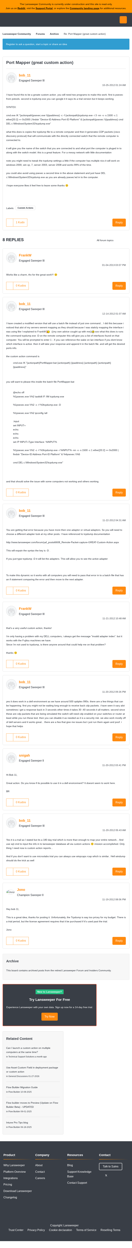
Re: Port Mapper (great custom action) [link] (85, 33)
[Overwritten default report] (125, 240)
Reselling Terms (110, 1230)
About (38, 1165)
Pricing (7, 1184)
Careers (40, 1178)
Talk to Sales (110, 1166)
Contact (40, 1171)
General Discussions (18, 1076)
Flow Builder (14, 1092)
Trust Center (15, 1230)
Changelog (10, 1197)
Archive (54, 33)
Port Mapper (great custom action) (39, 62)
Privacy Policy (36, 1230)
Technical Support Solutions (21, 1056)
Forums (40, 33)
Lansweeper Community (34, 19)
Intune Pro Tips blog (17, 1122)
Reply (119, 222)
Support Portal (44, 8)
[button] (9, 222)
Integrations (10, 1178)
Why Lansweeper (14, 1165)
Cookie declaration (60, 1230)
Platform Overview (14, 1171)
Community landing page (84, 8)
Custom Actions (25, 208)
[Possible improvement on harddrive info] (119, 240)
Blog (70, 1165)
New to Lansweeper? (49, 991)
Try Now (50, 1016)
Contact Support (77, 1182)
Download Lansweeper (17, 1191)
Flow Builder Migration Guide (22, 1087)
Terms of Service (86, 1230)
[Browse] (6, 19)
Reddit (21, 8)
